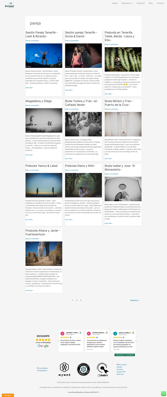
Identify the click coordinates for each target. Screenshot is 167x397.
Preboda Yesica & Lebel (42, 165)
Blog (151, 3)
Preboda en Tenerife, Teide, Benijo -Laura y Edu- (119, 36)
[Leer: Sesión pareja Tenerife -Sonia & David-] (83, 55)
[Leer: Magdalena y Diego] (44, 120)
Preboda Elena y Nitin (79, 165)
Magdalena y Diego (39, 101)
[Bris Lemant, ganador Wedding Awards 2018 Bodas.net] (122, 369)
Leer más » (29, 87)
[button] (136, 341)
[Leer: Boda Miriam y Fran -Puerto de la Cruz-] (123, 124)
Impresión (140, 3)
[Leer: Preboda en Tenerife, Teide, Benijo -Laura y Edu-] (123, 59)
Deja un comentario (32, 41)
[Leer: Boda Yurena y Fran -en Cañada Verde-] (83, 124)
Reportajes (125, 3)
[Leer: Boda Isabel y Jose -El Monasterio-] (123, 189)
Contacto (160, 3)
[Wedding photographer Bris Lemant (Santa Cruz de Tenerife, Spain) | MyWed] (64, 369)
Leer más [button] (90, 349)
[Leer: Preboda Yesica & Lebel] (44, 185)
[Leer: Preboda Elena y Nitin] (83, 185)
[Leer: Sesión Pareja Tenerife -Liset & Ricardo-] (44, 55)
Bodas (115, 3)
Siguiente (134, 300)
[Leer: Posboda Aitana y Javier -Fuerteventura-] (44, 253)
